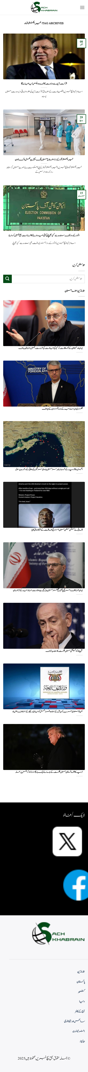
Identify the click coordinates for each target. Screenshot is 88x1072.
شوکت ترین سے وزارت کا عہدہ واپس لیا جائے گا (44, 84)
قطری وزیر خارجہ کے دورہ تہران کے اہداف (62, 409)
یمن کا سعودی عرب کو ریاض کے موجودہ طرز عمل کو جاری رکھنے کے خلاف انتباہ (48, 712)
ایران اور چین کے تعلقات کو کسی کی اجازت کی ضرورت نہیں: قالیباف (50, 348)
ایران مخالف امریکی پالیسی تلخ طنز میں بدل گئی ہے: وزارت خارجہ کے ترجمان (48, 590)
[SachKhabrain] (44, 7)
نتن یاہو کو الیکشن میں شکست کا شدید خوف (64, 651)
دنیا (82, 1001)
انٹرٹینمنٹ (78, 1031)
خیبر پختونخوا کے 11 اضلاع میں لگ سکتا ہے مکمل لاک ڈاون (44, 160)
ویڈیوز (82, 1041)
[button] (82, 7)
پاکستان (81, 981)
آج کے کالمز (80, 1011)
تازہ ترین (81, 971)
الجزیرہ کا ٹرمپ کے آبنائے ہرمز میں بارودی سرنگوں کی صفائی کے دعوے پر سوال (49, 469)
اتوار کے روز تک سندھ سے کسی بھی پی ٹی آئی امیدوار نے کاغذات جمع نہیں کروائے (44, 235)
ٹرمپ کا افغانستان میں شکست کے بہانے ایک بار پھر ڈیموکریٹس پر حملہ (49, 772)
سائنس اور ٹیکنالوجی (74, 1021)
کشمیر (81, 991)
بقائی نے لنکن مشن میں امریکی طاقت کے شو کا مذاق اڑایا (57, 530)
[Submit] (7, 279)
